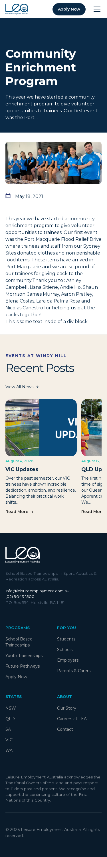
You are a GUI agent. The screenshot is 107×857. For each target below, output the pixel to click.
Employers (67, 660)
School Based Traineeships (19, 642)
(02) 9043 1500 (20, 596)
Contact (65, 729)
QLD (10, 718)
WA (9, 750)
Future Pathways (22, 666)
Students (66, 639)
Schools (64, 649)
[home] (16, 9)
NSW (10, 708)
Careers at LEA (72, 718)
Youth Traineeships (24, 655)
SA (8, 729)
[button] (96, 9)
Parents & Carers (73, 670)
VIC (9, 739)
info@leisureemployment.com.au (37, 590)
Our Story (66, 708)
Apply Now (16, 676)
